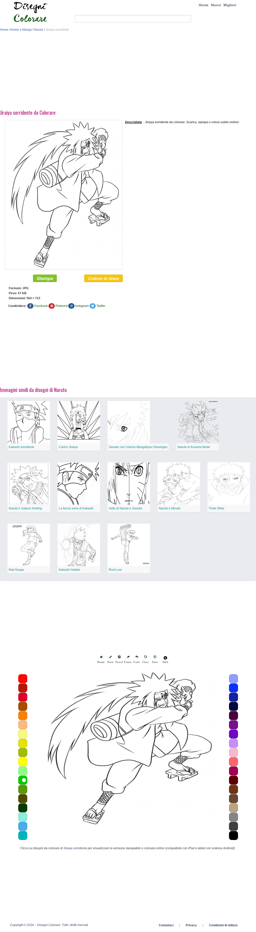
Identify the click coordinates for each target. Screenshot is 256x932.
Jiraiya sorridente (75, 848)
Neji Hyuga (16, 569)
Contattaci (166, 925)
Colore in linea (103, 278)
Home (203, 5)
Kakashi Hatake (69, 569)
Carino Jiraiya (68, 447)
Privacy (191, 925)
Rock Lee (115, 569)
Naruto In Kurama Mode (194, 447)
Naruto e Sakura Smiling (25, 508)
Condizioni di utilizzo (223, 925)
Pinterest (62, 306)
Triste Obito (216, 508)
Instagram (82, 306)
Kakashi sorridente (21, 447)
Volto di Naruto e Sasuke (125, 508)
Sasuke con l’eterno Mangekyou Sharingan (138, 447)
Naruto (38, 29)
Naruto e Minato (169, 508)
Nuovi (216, 5)
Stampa (45, 278)
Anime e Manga (21, 29)
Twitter (100, 306)
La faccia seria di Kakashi (76, 508)
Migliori (230, 5)
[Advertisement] (128, 72)
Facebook (41, 306)
